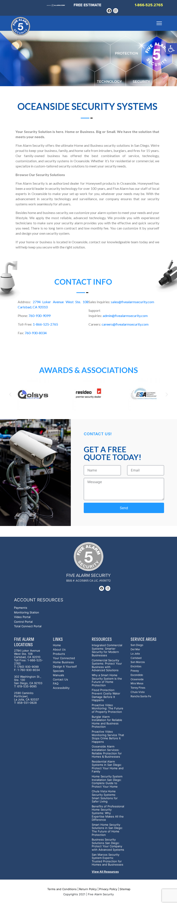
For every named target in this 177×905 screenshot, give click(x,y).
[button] (171, 48)
